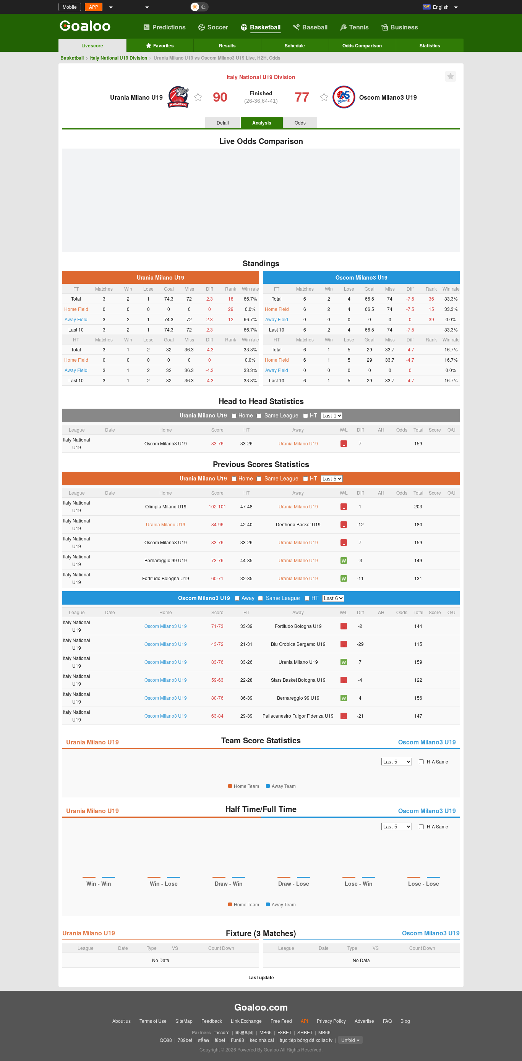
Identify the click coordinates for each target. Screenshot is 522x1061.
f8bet (220, 1040)
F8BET (284, 1032)
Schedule (295, 45)
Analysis (261, 122)
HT (313, 415)
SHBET (305, 1032)
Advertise (364, 1020)
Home (245, 415)
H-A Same (437, 761)
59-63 (217, 679)
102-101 (217, 506)
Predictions (169, 27)
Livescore (92, 45)
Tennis (359, 27)
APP (93, 6)
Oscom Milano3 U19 (361, 277)
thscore (222, 1032)
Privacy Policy (331, 1020)
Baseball (314, 27)
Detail (223, 122)
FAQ (387, 1020)
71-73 (217, 626)
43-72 (217, 643)
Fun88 (237, 1040)
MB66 (265, 1032)
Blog (405, 1020)
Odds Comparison (362, 45)
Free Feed (281, 1020)
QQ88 (166, 1040)
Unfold (348, 1040)
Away (248, 598)
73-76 (217, 560)
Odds (300, 122)
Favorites (163, 45)
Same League (281, 415)
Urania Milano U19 (160, 277)
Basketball (265, 27)
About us (121, 1020)
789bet (185, 1040)
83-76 (217, 443)
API (304, 1020)
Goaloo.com (261, 1006)
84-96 (217, 524)
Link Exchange (246, 1020)
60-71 (217, 578)
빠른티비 (244, 1032)
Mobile (70, 6)
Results (227, 45)
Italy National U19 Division (118, 57)
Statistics (430, 45)
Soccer (218, 27)
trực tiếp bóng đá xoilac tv (306, 1040)
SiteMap (184, 1020)
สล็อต (203, 1040)
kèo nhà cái (262, 1040)
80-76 (217, 697)
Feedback (211, 1020)
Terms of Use (153, 1020)
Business (404, 27)
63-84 (217, 715)
